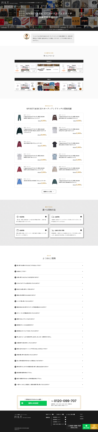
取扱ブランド (49, 414)
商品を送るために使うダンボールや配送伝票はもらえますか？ (32, 307)
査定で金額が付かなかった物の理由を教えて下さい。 (29, 378)
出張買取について (59, 421)
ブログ (81, 414)
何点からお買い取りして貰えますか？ (26, 289)
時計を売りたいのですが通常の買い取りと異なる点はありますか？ (33, 366)
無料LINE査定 (33, 403)
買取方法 (48, 417)
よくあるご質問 (70, 414)
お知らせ (81, 416)
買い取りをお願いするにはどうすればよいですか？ (29, 265)
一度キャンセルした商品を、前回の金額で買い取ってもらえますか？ (33, 384)
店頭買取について (59, 419)
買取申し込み (94, 426)
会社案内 (81, 418)
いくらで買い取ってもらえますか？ (25, 301)
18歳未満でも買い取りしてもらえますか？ (27, 343)
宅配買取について (59, 417)
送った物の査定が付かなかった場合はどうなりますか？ (30, 360)
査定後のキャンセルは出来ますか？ (25, 325)
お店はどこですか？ (21, 271)
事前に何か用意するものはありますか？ (26, 295)
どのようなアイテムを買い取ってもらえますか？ (28, 283)
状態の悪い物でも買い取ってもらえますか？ (27, 355)
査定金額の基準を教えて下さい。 (25, 372)
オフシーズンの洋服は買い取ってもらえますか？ (28, 313)
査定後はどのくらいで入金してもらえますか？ (28, 331)
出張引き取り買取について (59, 424)
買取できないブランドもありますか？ (26, 319)
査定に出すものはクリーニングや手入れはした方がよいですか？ (32, 349)
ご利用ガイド (60, 414)
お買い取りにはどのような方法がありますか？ (28, 277)
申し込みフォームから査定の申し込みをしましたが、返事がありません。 (34, 337)
